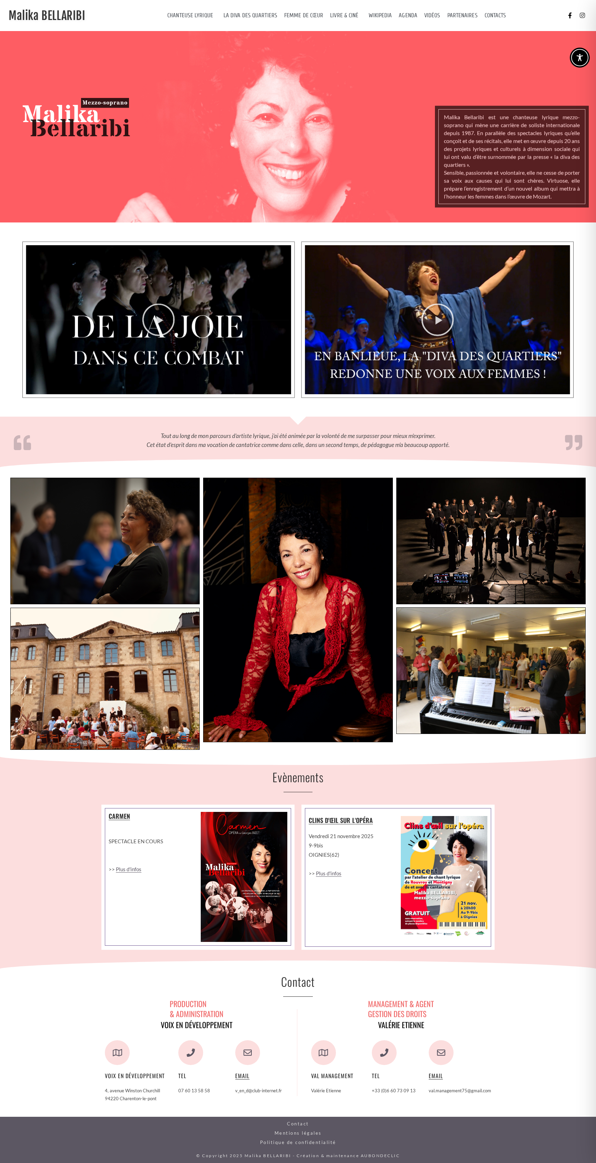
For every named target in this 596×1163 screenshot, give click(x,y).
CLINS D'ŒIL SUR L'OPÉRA (341, 820)
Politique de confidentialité (298, 1142)
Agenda (408, 15)
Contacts (495, 15)
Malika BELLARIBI (47, 16)
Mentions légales (298, 1133)
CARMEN (119, 816)
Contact (298, 1123)
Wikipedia (380, 15)
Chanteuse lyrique (190, 15)
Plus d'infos (128, 869)
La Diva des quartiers (250, 15)
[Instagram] (582, 15)
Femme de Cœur (303, 15)
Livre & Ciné (344, 15)
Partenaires (462, 15)
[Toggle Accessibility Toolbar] (579, 57)
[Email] (247, 1052)
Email (242, 1076)
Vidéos (432, 15)
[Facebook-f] (569, 15)
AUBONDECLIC (380, 1155)
